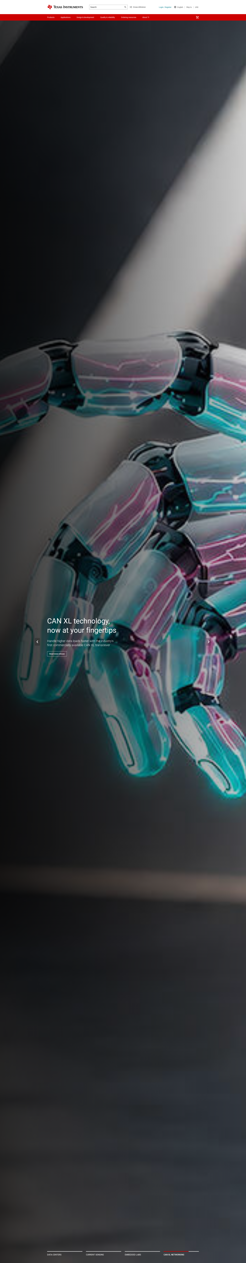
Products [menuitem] (50, 17)
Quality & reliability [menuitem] (107, 17)
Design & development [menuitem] (85, 17)
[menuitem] (197, 17)
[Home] (65, 7)
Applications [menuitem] (65, 17)
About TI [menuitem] (145, 17)
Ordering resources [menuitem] (128, 17)
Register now (54, 654)
